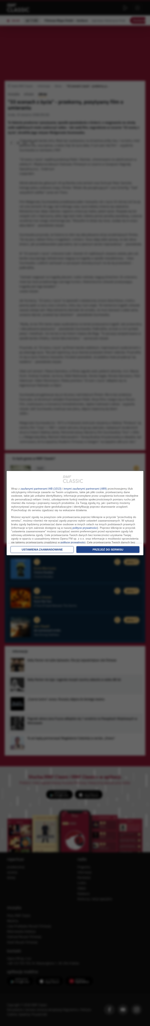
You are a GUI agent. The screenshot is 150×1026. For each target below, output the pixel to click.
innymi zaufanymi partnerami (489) (85, 488)
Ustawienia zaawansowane (42, 549)
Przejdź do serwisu (108, 549)
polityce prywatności (84, 527)
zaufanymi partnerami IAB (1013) (41, 488)
